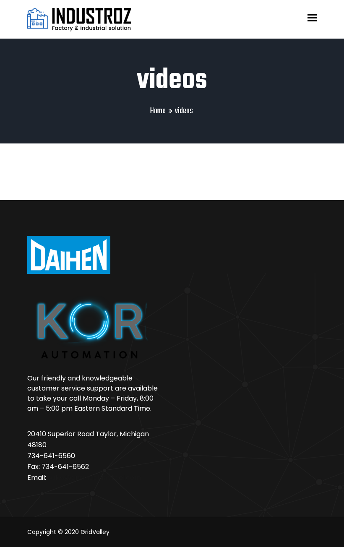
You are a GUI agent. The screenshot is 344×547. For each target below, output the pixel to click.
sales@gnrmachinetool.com (94, 477)
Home (158, 110)
